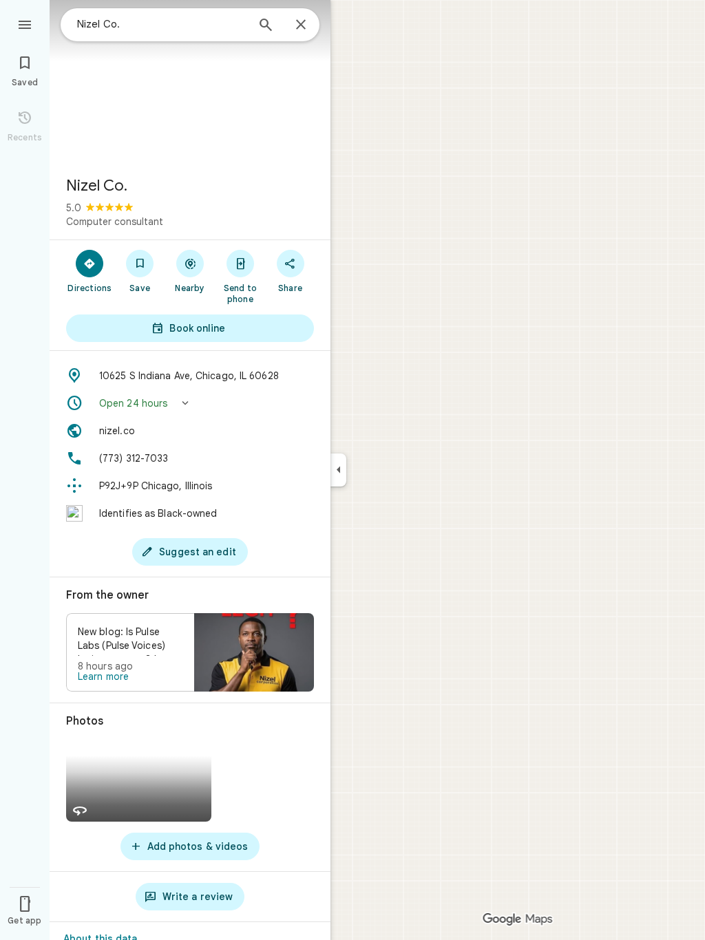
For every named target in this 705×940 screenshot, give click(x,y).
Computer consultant (114, 221)
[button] (190, 403)
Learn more (103, 676)
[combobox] (161, 24)
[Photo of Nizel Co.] (190, 82)
